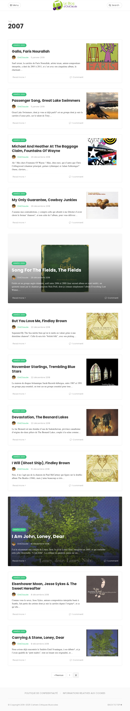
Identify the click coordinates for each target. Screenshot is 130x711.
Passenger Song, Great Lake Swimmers (46, 100)
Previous (59, 675)
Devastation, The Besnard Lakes (40, 417)
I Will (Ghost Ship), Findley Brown (41, 463)
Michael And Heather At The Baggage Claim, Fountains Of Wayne (45, 148)
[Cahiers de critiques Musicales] (65, 5)
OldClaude (23, 57)
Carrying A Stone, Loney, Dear (38, 637)
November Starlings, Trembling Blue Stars (43, 369)
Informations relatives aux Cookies (84, 693)
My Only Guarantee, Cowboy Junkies (44, 200)
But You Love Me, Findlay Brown (39, 321)
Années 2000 (19, 45)
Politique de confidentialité (41, 693)
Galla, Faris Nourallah (31, 51)
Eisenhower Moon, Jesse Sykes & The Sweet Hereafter (44, 586)
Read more (18, 77)
